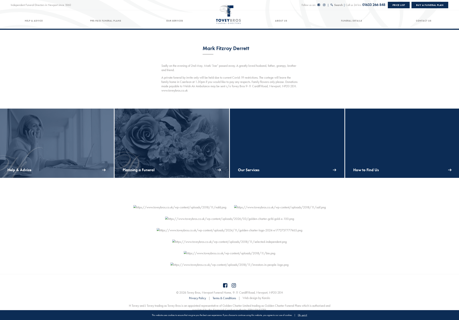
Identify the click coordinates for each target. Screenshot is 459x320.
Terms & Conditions (224, 298)
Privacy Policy (197, 298)
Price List (398, 5)
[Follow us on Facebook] (319, 5)
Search (338, 5)
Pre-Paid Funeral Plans (105, 20)
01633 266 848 (373, 4)
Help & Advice (34, 20)
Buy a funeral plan (430, 5)
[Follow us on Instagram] (324, 5)
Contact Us (423, 20)
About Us (281, 20)
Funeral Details (351, 20)
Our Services (174, 20)
